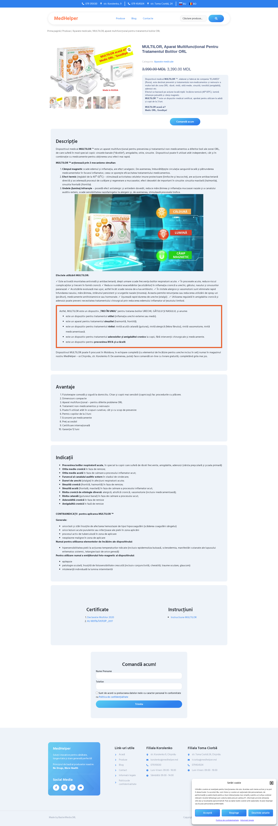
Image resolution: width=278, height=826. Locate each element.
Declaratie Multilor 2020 (100, 617)
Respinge (234, 813)
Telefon (100, 682)
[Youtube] (81, 787)
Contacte (148, 18)
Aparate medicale (82, 31)
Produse (120, 18)
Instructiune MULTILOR (184, 617)
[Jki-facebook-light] (56, 787)
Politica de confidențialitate (227, 820)
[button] (271, 783)
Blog (133, 18)
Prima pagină (53, 31)
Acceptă (207, 813)
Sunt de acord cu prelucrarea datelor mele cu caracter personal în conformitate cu (138, 695)
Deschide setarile (261, 813)
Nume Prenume (104, 671)
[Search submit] (216, 18)
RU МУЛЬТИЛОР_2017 (100, 621)
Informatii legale (247, 820)
